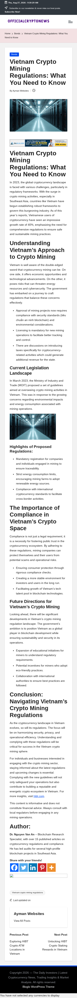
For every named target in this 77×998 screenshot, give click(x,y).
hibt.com (39, 796)
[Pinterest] (42, 867)
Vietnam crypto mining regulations (27, 892)
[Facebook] (14, 867)
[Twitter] (23, 867)
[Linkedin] (33, 867)
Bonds (14, 54)
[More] (51, 867)
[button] (22, 921)
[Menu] (70, 22)
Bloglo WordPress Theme (38, 986)
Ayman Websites (29, 914)
